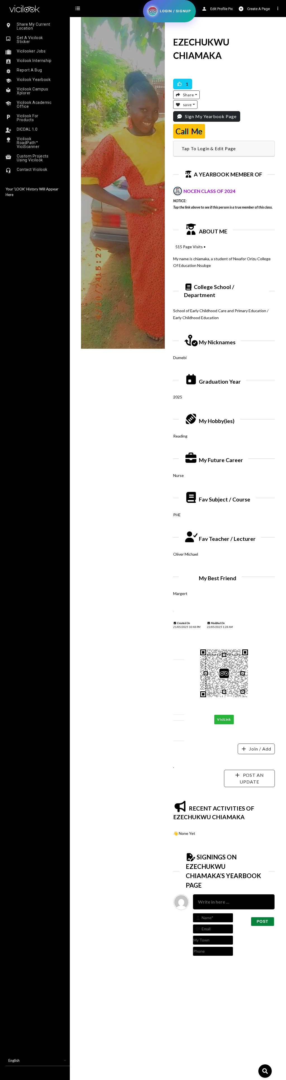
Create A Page (258, 9)
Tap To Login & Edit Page (209, 148)
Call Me (189, 131)
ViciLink (224, 719)
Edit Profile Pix (221, 9)
